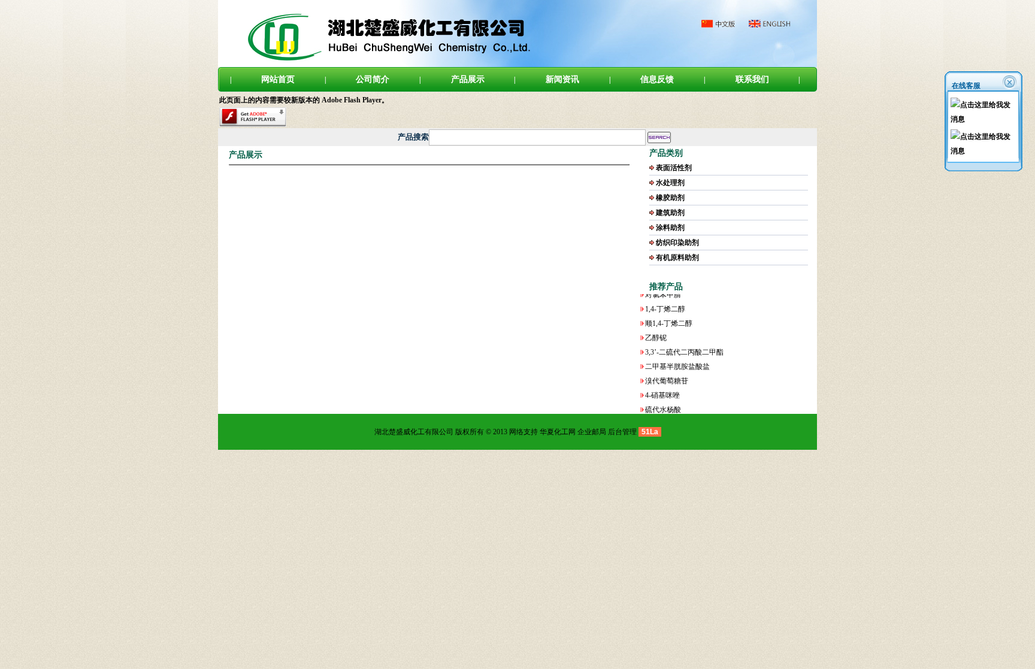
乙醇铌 (656, 328)
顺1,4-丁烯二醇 (668, 314)
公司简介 (372, 79)
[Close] (1010, 81)
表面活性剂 (674, 168)
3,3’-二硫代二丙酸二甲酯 (684, 342)
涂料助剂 (670, 227)
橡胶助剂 (670, 197)
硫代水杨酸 (663, 400)
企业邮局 (591, 432)
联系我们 (752, 79)
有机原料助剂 (677, 257)
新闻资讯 (562, 79)
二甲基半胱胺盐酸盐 (677, 357)
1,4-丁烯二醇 (665, 299)
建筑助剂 (670, 212)
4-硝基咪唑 (662, 386)
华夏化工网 (558, 432)
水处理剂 (670, 182)
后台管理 (622, 432)
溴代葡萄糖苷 (666, 371)
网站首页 (278, 79)
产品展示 (468, 79)
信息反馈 (657, 79)
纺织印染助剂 (677, 242)
